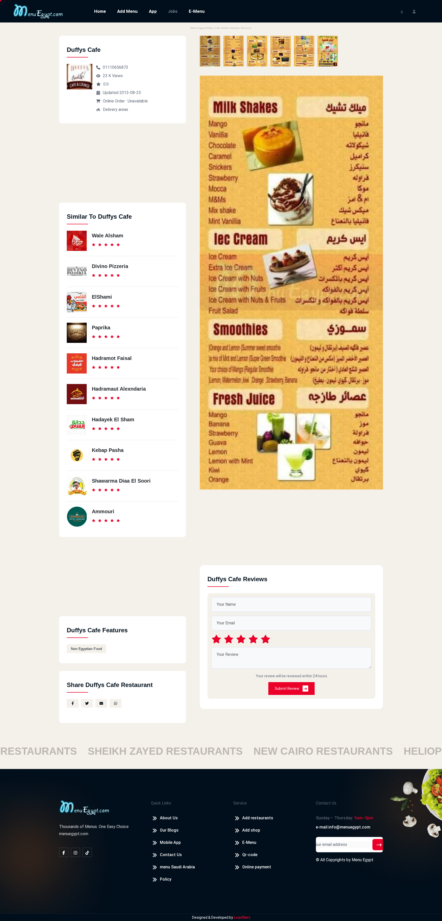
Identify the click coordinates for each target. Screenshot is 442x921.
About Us (169, 817)
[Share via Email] (101, 703)
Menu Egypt (362, 859)
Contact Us (171, 854)
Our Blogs (169, 830)
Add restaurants (257, 817)
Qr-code (249, 854)
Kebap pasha (108, 450)
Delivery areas (115, 109)
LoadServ (242, 917)
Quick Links (161, 803)
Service (240, 803)
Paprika (101, 327)
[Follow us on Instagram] (75, 852)
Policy (165, 879)
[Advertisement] (122, 167)
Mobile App (170, 842)
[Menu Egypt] (38, 10)
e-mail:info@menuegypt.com (343, 827)
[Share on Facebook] (73, 703)
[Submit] (379, 844)
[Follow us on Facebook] (63, 852)
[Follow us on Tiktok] (87, 852)
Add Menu (127, 11)
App (153, 11)
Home (100, 11)
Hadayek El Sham (113, 419)
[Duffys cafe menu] (210, 51)
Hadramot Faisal (112, 358)
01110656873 (115, 67)
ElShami (102, 297)
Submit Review (287, 688)
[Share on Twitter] (87, 703)
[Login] (414, 11)
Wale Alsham (107, 235)
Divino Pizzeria (110, 266)
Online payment (256, 867)
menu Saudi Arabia (177, 867)
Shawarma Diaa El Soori (121, 481)
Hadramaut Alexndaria (119, 389)
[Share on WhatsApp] (115, 703)
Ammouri (103, 511)
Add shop (251, 830)
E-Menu (197, 11)
